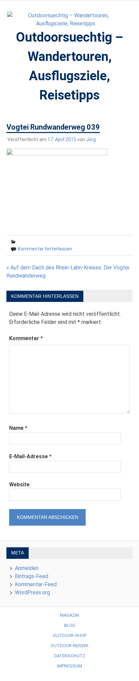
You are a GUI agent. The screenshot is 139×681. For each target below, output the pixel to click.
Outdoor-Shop (69, 635)
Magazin (69, 615)
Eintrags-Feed (31, 576)
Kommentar (26, 338)
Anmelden (26, 568)
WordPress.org (32, 592)
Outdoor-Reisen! (69, 645)
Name (18, 428)
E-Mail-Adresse (30, 456)
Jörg (91, 139)
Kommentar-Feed (36, 584)
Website (19, 484)
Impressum (69, 665)
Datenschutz (69, 655)
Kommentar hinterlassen (45, 248)
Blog (69, 625)
